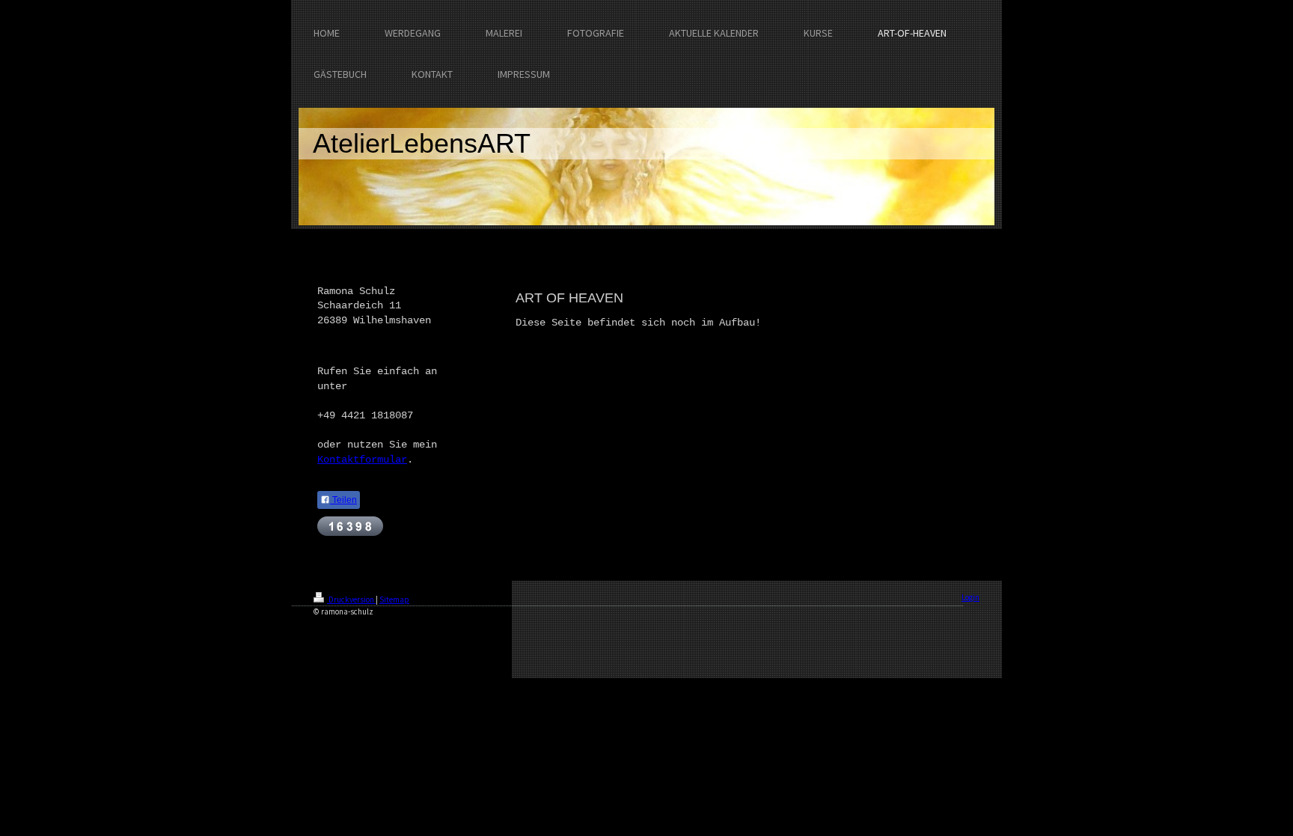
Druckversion (351, 599)
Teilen (343, 500)
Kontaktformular (362, 460)
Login (970, 597)
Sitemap (394, 599)
